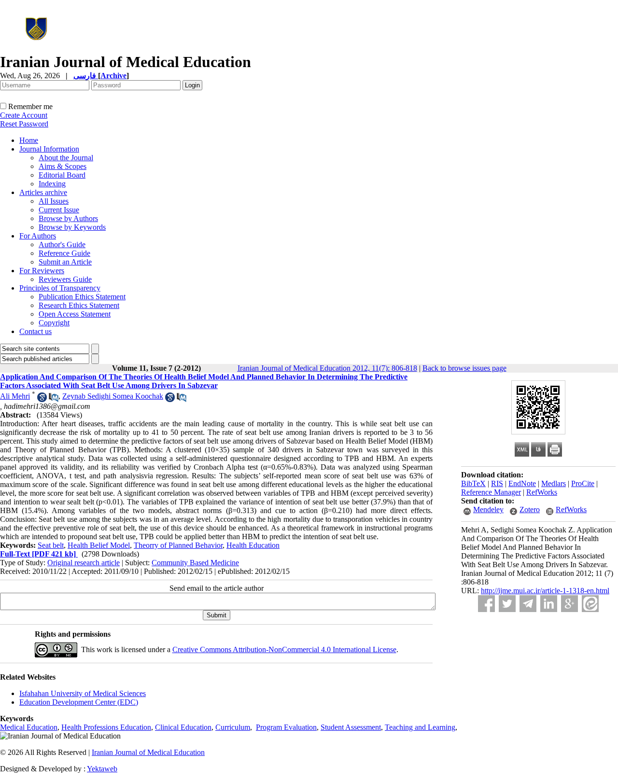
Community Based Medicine (195, 562)
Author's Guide (62, 244)
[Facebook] (486, 603)
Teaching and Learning (420, 727)
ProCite (582, 483)
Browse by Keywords (72, 227)
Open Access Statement (75, 314)
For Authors (37, 236)
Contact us (35, 331)
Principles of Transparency (59, 288)
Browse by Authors (68, 218)
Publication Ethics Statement (82, 297)
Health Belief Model (99, 545)
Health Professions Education (106, 727)
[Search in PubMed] (53, 399)
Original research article (83, 562)
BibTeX (473, 483)
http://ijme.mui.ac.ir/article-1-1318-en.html (545, 590)
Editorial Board (62, 175)
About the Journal (66, 157)
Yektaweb (102, 769)
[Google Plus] (569, 603)
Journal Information (49, 149)
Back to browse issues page (464, 368)
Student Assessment (351, 727)
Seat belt (51, 545)
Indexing (52, 184)
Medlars (553, 483)
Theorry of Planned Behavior (178, 545)
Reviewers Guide (65, 279)
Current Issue (59, 210)
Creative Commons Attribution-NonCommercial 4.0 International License (284, 649)
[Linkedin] (548, 603)
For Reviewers (41, 270)
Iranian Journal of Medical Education (148, 752)
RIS (497, 483)
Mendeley (488, 509)
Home (28, 140)
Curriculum (232, 727)
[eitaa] (590, 603)
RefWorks (541, 492)
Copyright (54, 323)
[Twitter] (507, 603)
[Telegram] (528, 603)
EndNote (522, 483)
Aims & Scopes (62, 166)
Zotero (530, 509)
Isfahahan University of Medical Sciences (82, 693)
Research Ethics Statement (79, 305)
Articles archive (43, 192)
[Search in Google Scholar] (42, 399)
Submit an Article (65, 262)
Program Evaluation (286, 727)
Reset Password (24, 124)
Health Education (253, 545)
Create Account (23, 115)
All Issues (54, 201)
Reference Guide (64, 253)
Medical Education (28, 727)
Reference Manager (491, 492)
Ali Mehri (15, 396)
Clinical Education (183, 727)
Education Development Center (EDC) (78, 702)
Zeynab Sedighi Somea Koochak (112, 396)
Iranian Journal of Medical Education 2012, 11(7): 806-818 (327, 368)
